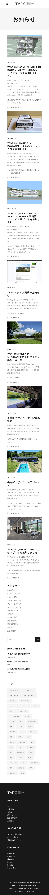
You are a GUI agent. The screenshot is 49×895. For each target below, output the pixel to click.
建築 (27, 92)
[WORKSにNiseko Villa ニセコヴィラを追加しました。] (24, 528)
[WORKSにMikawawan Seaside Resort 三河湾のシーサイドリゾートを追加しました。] (24, 192)
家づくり (12, 162)
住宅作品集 (32, 159)
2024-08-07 (11, 288)
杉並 (11, 747)
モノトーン (23, 711)
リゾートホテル (24, 80)
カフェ (15, 86)
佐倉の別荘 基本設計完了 (18, 661)
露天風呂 (12, 773)
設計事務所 (28, 95)
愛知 (27, 236)
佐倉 (11, 726)
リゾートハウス (28, 233)
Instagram (11, 856)
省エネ (20, 757)
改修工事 (22, 742)
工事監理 (10, 624)
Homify (10, 865)
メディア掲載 (23, 300)
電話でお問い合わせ (14, 840)
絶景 (19, 95)
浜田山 (15, 309)
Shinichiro (13, 83)
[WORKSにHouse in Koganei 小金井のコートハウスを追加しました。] (24, 122)
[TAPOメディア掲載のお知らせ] (24, 271)
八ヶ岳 (20, 726)
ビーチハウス (14, 706)
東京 (31, 162)
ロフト (27, 716)
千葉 (11, 370)
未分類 (9, 627)
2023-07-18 (11, 478)
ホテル (26, 89)
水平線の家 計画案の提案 (18, 669)
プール (28, 86)
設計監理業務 (12, 818)
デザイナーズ (32, 156)
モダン (12, 711)
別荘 (29, 726)
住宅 (20, 153)
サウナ (9, 233)
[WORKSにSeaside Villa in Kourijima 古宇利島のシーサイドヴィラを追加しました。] (24, 46)
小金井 (18, 162)
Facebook (11, 853)
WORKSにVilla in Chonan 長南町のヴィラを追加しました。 (23, 356)
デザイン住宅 (17, 159)
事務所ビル (11, 610)
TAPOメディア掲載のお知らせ (23, 294)
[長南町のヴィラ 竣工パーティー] (24, 461)
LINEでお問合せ (12, 837)
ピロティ (25, 159)
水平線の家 (30, 747)
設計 (22, 95)
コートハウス (22, 156)
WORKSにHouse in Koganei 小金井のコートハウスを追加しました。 (23, 146)
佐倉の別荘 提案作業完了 (18, 654)
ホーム (9, 806)
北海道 (29, 563)
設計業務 (10, 631)
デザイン (12, 701)
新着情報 (10, 809)
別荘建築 (25, 306)
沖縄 (36, 92)
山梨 (11, 737)
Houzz (9, 862)
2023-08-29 (11, 413)
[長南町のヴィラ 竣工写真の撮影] (24, 397)
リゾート (32, 89)
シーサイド (21, 86)
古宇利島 (22, 92)
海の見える (33, 236)
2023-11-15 (10, 349)
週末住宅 (32, 238)
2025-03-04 (11, 209)
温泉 (11, 238)
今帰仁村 (15, 92)
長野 (31, 768)
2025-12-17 (11, 62)
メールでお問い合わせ (15, 834)
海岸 (15, 95)
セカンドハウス (12, 303)
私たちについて (13, 815)
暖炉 (32, 742)
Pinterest (10, 859)
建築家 (31, 92)
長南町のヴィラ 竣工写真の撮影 (23, 420)
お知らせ (15, 80)
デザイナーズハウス (25, 303)
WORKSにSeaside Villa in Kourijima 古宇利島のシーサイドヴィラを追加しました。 (24, 72)
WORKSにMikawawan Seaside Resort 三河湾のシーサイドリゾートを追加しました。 (23, 218)
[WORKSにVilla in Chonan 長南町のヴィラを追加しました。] (24, 332)
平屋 (15, 236)
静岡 (22, 773)
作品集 (9, 812)
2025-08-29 (11, 138)
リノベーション (13, 607)
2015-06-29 (11, 657)
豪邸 (19, 165)
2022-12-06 (11, 545)
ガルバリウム (14, 690)
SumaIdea (11, 868)
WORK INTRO (12, 594)
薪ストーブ (29, 370)
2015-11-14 (10, 665)
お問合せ (10, 821)
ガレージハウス (12, 156)
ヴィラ (9, 86)
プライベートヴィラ (16, 89)
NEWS (9, 80)
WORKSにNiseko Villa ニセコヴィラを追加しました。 (23, 551)
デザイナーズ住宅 (29, 560)
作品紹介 (10, 617)
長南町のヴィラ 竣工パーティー (23, 484)
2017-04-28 (11, 672)
